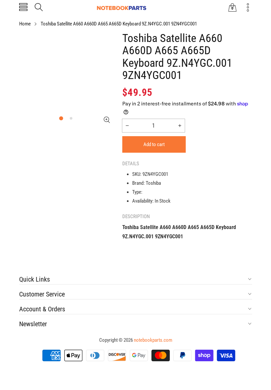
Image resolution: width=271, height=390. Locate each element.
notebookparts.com (153, 340)
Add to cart (154, 144)
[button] (23, 7)
